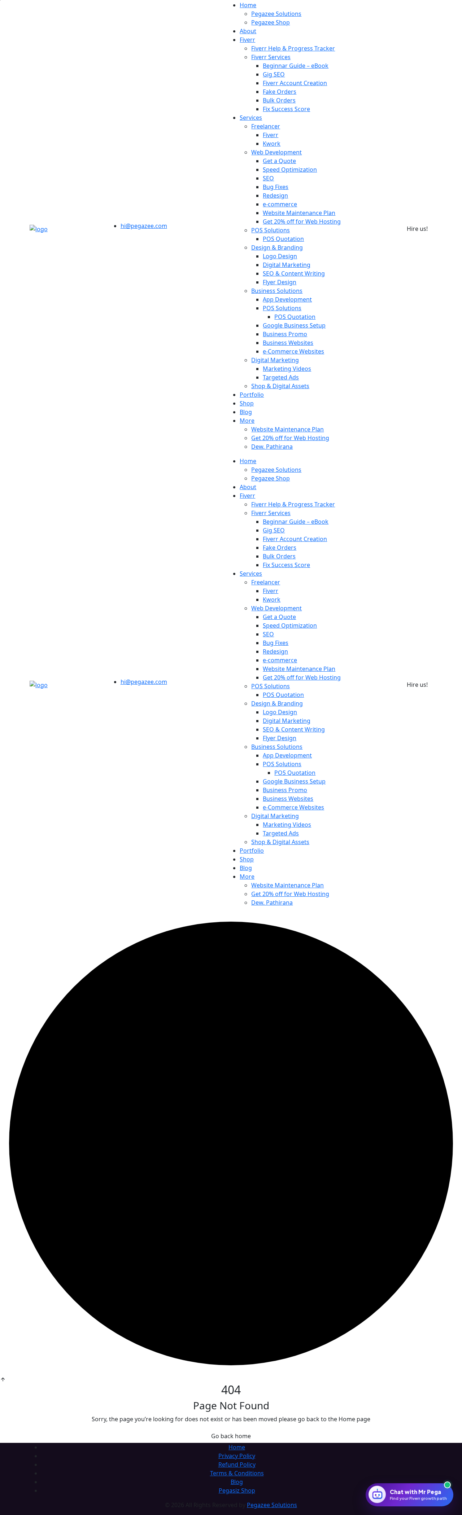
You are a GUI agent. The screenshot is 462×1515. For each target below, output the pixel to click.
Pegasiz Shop (237, 1490)
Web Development (276, 152)
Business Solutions (276, 291)
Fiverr (247, 40)
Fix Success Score (286, 109)
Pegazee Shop (270, 22)
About (248, 31)
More (247, 421)
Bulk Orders (279, 100)
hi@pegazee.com (144, 226)
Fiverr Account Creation (295, 83)
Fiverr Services (271, 57)
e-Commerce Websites (293, 351)
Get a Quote (279, 161)
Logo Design (280, 256)
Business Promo (285, 334)
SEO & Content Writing (294, 273)
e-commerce (280, 204)
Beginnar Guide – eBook (295, 66)
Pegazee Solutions (276, 14)
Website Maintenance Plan (299, 213)
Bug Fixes (275, 187)
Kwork (271, 144)
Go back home (231, 1436)
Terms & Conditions (237, 1473)
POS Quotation (283, 239)
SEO (268, 178)
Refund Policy (237, 1464)
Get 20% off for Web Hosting (302, 221)
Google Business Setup (294, 325)
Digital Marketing (286, 265)
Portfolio (252, 395)
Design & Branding (277, 247)
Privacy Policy (236, 1456)
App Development (287, 299)
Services (251, 118)
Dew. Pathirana (272, 447)
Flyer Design (279, 282)
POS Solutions (270, 230)
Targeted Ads (281, 377)
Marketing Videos (287, 369)
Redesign (275, 195)
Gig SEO (274, 74)
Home (248, 5)
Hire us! (417, 229)
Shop (247, 403)
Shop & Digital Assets (280, 386)
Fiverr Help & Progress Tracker (293, 48)
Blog (246, 412)
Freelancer (265, 126)
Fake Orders (279, 92)
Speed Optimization (290, 170)
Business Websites (288, 343)
